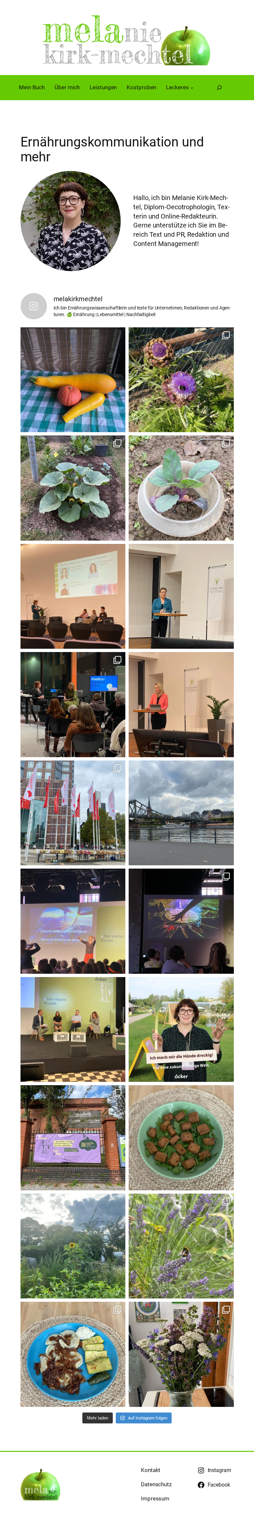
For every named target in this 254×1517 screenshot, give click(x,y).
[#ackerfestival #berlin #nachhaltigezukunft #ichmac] (181, 1029)
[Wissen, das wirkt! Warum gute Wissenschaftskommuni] (181, 704)
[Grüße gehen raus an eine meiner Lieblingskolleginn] (73, 379)
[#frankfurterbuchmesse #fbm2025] (73, 813)
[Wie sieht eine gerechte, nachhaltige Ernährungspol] (73, 1029)
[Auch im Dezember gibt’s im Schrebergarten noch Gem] (181, 488)
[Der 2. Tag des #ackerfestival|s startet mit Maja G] (73, 921)
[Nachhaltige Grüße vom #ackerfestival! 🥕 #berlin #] (73, 1137)
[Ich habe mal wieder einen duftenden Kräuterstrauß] (181, 1354)
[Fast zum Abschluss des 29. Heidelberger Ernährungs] (73, 596)
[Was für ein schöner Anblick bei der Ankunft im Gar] (73, 1246)
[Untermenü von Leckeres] (191, 87)
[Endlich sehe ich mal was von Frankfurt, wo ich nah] (181, 813)
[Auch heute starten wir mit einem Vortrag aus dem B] (181, 596)
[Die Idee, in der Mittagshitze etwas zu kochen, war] (73, 1354)
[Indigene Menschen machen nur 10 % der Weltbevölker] (181, 921)
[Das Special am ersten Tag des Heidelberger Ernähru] (73, 704)
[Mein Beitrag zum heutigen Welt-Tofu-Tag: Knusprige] (181, 1137)
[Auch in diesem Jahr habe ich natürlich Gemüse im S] (73, 488)
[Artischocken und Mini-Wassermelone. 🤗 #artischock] (181, 379)
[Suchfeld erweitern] (219, 87)
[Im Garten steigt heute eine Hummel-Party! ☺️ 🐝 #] (181, 1246)
